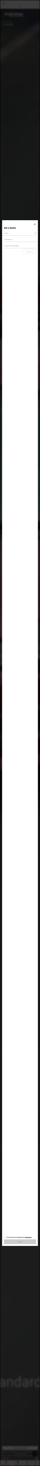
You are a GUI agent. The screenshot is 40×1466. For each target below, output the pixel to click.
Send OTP (30, 251)
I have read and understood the (18, 1237)
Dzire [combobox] (6, 233)
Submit (20, 1242)
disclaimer (28, 1237)
